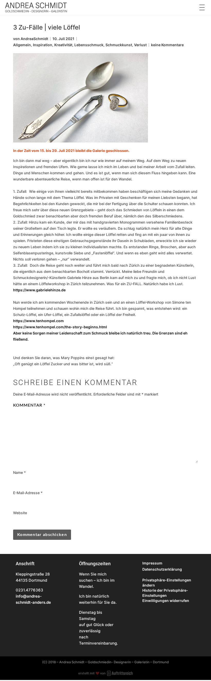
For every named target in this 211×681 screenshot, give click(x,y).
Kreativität (63, 45)
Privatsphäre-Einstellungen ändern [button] (166, 582)
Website (20, 513)
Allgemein (22, 45)
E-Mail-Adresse (27, 493)
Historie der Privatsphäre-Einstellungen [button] (165, 593)
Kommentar (29, 405)
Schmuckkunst (119, 45)
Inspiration (42, 45)
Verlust (140, 45)
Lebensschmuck (88, 45)
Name (19, 472)
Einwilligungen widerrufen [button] (165, 600)
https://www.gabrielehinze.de (39, 290)
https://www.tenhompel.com (38, 321)
